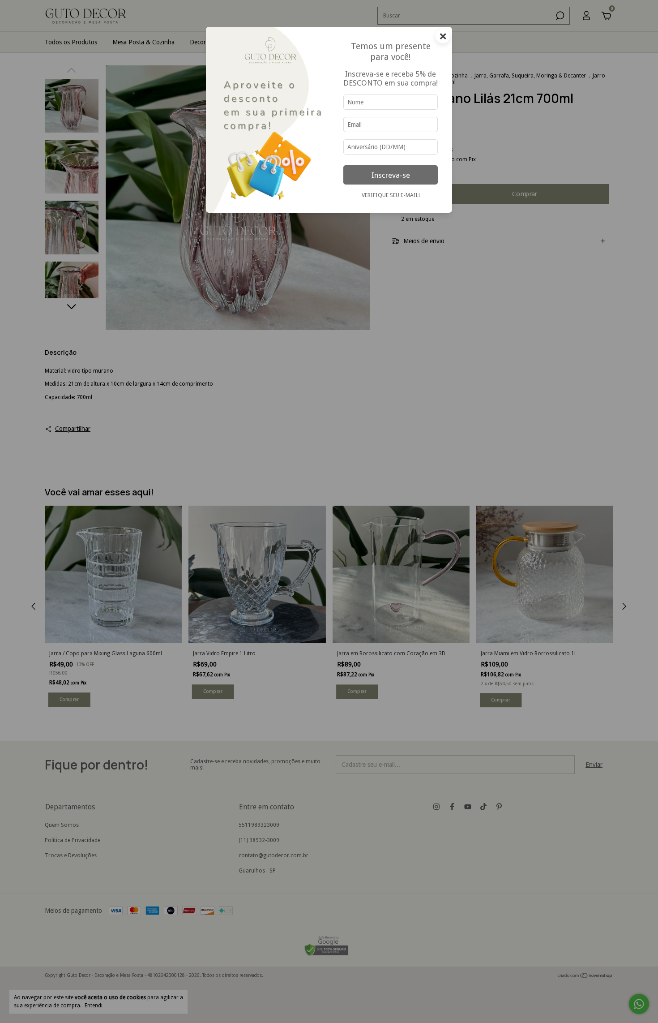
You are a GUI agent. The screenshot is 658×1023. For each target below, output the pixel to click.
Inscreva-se (391, 175)
